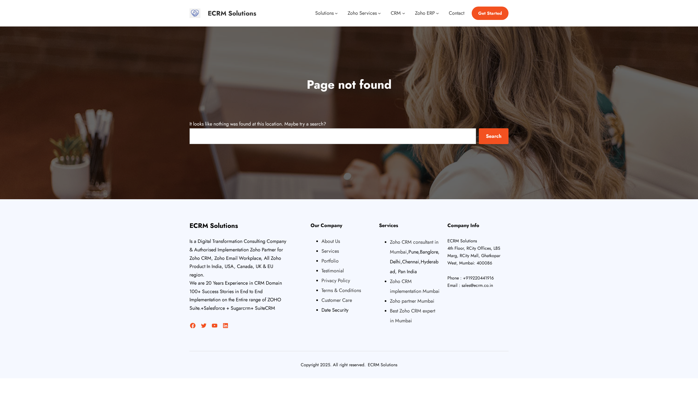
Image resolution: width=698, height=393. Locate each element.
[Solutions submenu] (336, 13)
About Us (330, 241)
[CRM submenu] (403, 13)
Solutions (324, 13)
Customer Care (336, 300)
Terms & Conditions (341, 290)
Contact (456, 13)
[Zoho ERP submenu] (437, 13)
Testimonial (332, 270)
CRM (396, 13)
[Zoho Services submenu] (379, 13)
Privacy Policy (335, 280)
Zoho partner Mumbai (412, 301)
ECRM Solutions (232, 13)
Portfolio (330, 260)
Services (330, 251)
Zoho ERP (425, 13)
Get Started (490, 13)
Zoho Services (362, 13)
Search (493, 136)
